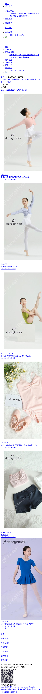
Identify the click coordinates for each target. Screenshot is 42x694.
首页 (7, 4)
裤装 (32, 13)
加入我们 (8, 28)
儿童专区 (18, 16)
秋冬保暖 (25, 16)
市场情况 (8, 32)
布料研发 (8, 19)
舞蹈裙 (36, 13)
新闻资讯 (8, 23)
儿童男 (13, 90)
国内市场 (12, 35)
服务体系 (4, 660)
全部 (2, 90)
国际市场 (20, 35)
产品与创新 (9, 11)
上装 (28, 13)
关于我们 (8, 6)
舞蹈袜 (12, 16)
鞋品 (24, 13)
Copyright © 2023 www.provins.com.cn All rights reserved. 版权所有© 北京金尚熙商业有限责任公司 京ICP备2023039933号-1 (21, 689)
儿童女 (7, 90)
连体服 (12, 13)
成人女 (18, 90)
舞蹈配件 (18, 13)
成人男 (24, 90)
